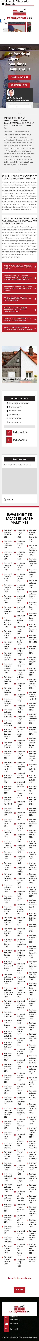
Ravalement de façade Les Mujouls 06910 (21, 766)
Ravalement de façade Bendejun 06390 (8, 702)
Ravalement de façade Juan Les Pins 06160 (33, 1156)
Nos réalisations (19, 77)
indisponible (9, 1)
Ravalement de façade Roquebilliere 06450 (21, 943)
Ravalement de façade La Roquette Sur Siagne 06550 (21, 1005)
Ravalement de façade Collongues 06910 (8, 1046)
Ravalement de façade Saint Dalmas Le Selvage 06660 (21, 1140)
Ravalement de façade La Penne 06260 (21, 827)
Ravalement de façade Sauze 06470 (33, 584)
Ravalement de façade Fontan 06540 (8, 1230)
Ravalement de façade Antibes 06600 (8, 588)
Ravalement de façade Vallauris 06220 (33, 834)
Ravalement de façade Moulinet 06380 (21, 755)
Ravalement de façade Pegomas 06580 (21, 794)
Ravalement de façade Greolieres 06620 (21, 577)
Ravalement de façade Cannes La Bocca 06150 (33, 1108)
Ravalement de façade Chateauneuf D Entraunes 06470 (8, 992)
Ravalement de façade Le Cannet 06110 (8, 877)
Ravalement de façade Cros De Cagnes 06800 (33, 1132)
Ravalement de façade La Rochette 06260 (8, 534)
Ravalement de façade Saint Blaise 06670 (21, 1112)
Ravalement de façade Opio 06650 (21, 784)
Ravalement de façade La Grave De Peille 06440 (33, 1235)
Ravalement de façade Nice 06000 (21, 776)
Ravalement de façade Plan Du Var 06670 (33, 1199)
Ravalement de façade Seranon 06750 (33, 595)
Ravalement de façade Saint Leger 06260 (21, 1208)
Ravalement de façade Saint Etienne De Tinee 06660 (21, 1155)
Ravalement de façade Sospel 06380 (33, 617)
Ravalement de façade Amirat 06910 (8, 566)
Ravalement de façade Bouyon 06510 (8, 790)
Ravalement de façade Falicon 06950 (8, 1208)
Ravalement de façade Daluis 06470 (8, 1136)
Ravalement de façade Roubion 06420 (21, 1031)
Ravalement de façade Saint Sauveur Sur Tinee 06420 (33, 536)
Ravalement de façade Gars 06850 (8, 1240)
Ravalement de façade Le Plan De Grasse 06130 (33, 1014)
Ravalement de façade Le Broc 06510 (8, 823)
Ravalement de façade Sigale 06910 (33, 606)
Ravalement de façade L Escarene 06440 (8, 1177)
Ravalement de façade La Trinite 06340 (33, 768)
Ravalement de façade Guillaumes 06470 (21, 588)
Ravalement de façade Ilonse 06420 (21, 599)
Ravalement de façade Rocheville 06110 (33, 1188)
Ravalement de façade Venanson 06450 (33, 844)
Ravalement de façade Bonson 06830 (8, 779)
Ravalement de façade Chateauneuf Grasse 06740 (8, 966)
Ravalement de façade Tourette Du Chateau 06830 (33, 719)
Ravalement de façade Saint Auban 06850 (21, 1101)
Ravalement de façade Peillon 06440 (21, 816)
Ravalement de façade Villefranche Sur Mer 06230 (33, 878)
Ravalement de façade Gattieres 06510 (8, 1249)
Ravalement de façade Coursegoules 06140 (8, 1101)
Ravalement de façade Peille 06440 (21, 805)
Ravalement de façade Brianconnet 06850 (8, 812)
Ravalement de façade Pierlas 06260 (21, 860)
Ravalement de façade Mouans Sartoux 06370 (21, 732)
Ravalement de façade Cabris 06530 (8, 833)
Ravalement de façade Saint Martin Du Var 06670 (21, 1235)
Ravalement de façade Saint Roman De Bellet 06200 (33, 952)
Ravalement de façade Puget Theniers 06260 (21, 896)
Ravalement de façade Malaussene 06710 (21, 663)
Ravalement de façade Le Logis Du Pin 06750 (33, 1059)
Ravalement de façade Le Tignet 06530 (33, 661)
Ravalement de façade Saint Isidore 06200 (33, 1248)
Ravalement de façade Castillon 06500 (8, 943)
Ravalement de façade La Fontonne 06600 (33, 1177)
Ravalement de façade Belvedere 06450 (8, 691)
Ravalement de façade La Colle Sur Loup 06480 (8, 1035)
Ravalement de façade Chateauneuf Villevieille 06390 (8, 979)
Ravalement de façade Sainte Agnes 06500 (21, 1064)
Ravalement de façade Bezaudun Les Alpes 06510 (8, 734)
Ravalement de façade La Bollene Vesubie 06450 (8, 767)
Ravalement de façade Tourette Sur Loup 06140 (33, 756)
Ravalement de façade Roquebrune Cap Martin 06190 (21, 955)
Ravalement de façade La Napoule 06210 (33, 965)
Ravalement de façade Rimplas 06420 (21, 932)
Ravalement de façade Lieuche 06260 (21, 641)
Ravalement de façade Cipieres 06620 (8, 1004)
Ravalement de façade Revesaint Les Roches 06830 (21, 909)
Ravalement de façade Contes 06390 (8, 1079)
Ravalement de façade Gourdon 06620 (21, 556)
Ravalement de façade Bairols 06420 (8, 645)
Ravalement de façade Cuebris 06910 (8, 1125)
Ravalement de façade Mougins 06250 (21, 744)
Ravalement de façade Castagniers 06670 (8, 921)
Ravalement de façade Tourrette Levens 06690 (33, 743)
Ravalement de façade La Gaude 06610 (8, 1260)
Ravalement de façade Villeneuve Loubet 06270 (33, 905)
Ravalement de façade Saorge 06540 (33, 573)
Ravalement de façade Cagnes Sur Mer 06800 (8, 844)
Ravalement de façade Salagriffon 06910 (33, 562)
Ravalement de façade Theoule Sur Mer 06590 (33, 639)
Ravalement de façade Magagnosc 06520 (33, 1166)
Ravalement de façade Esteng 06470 (33, 1026)
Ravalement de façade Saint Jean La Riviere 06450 (33, 1211)
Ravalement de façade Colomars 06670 (8, 1057)
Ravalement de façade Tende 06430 (33, 928)
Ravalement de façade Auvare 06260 (8, 634)
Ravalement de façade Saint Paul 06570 (21, 1263)
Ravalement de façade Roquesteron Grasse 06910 (21, 992)
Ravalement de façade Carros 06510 (8, 910)
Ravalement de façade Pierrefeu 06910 (21, 871)
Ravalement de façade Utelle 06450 (33, 790)
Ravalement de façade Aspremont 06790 (8, 610)
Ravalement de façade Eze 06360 (8, 1198)
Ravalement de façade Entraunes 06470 (8, 1166)
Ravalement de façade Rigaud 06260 (21, 921)
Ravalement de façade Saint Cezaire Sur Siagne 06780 (21, 1125)
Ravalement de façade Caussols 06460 (8, 954)
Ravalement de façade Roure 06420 (21, 1042)
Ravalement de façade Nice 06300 (33, 1260)
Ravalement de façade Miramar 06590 (33, 1070)
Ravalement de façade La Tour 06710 (33, 707)
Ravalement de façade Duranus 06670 (8, 1155)
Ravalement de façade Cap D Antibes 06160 (33, 1082)
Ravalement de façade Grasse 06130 (21, 566)
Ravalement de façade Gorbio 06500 (21, 545)
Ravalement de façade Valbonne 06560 (33, 801)
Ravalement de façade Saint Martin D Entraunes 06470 (21, 1221)
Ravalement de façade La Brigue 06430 (33, 917)
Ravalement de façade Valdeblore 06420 (33, 812)
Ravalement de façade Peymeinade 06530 (21, 849)
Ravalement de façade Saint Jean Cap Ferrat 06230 (21, 1170)
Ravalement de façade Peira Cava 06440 (33, 976)
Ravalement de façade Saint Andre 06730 (21, 1077)
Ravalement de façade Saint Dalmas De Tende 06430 (33, 989)
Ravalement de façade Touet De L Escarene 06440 (33, 684)
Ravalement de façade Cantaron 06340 (8, 888)
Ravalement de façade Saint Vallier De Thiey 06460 (33, 550)
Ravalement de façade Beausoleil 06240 (8, 680)
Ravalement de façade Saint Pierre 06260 (8, 545)
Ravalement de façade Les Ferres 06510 (8, 1219)
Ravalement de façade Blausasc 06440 (8, 755)
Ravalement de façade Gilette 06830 (21, 534)
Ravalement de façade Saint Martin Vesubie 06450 (21, 1249)
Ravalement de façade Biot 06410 (8, 745)
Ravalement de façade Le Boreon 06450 (33, 1037)
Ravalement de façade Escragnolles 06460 (8, 1188)
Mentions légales (31, 1337)
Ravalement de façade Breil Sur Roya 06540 (8, 801)
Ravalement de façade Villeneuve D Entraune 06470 (33, 892)
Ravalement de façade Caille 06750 (8, 855)
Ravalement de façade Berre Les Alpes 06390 (8, 713)
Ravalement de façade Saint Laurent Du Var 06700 (21, 1196)
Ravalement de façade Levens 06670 (21, 630)
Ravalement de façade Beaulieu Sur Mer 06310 (8, 668)
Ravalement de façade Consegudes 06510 (8, 1068)
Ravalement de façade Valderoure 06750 (33, 823)
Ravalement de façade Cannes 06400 (8, 866)
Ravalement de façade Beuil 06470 (8, 723)
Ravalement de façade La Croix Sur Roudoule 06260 (8, 1112)
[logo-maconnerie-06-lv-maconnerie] (19, 14)
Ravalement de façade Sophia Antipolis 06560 (33, 1095)
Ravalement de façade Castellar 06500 (8, 932)
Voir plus (19, 1290)
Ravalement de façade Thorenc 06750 (33, 1048)
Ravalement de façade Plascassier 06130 (33, 1223)
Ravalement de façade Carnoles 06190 (33, 1121)
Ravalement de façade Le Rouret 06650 (21, 1052)
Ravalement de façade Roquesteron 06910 (21, 980)
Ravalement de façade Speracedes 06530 (33, 628)
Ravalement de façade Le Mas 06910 (21, 698)
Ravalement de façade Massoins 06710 (21, 709)
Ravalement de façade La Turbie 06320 (33, 779)
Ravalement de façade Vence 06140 (33, 856)
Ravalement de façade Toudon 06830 (33, 672)
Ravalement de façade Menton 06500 (21, 720)
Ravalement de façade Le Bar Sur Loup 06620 (8, 656)
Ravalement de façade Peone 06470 (21, 838)
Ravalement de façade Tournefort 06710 (33, 731)
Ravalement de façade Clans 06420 (8, 1014)
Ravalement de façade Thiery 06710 (33, 650)
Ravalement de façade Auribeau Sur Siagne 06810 (8, 622)
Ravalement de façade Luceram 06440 (21, 652)
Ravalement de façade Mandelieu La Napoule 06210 (21, 675)
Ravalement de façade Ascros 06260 (8, 599)
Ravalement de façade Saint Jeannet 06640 (21, 1183)
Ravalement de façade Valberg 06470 (33, 1002)
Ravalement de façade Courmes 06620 (8, 1090)
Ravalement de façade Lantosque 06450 (21, 619)
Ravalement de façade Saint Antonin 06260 (21, 1088)
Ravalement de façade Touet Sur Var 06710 (33, 696)
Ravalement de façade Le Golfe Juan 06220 (33, 1145)
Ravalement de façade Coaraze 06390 (8, 1024)
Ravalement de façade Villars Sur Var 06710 (33, 866)
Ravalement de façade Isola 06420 (21, 609)
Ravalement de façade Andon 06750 (8, 577)
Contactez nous (19, 85)
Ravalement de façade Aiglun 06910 (8, 556)
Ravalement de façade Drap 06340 (8, 1145)
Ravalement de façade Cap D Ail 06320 (8, 899)
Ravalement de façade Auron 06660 (33, 939)
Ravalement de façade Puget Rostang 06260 (21, 883)
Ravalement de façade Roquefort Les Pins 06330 (21, 968)
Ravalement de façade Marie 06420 (21, 687)
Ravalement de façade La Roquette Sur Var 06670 (21, 1018)
